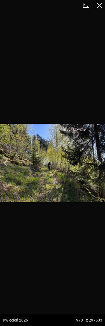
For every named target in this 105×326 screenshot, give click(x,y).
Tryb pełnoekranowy (88, 5)
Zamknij (99, 5)
